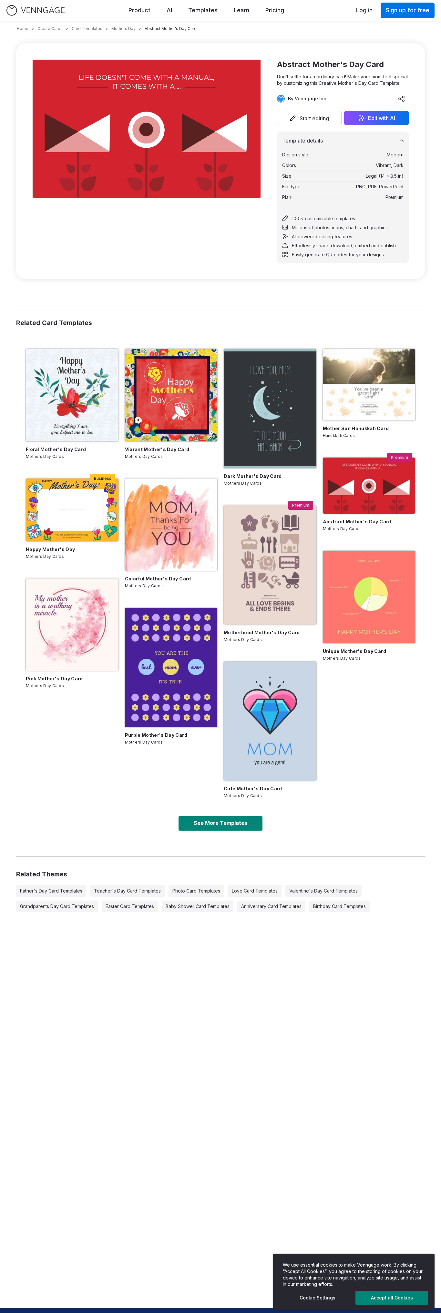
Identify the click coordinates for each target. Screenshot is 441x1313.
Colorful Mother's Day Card (158, 578)
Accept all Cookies (392, 1297)
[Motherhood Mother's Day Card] (270, 565)
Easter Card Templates (130, 906)
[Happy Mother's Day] (72, 510)
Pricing (274, 10)
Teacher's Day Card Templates (127, 890)
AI (169, 10)
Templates (203, 10)
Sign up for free (407, 10)
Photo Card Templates (196, 890)
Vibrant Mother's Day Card (157, 449)
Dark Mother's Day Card (253, 476)
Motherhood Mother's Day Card (262, 632)
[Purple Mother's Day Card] (171, 667)
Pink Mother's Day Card (54, 678)
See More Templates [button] (220, 823)
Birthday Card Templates (339, 906)
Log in (364, 10)
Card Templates (87, 28)
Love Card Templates (255, 890)
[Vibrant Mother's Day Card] (171, 395)
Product (139, 10)
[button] (309, 118)
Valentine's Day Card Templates (323, 890)
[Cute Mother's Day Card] (270, 721)
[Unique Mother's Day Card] (369, 597)
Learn (241, 10)
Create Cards (50, 28)
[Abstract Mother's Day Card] (369, 486)
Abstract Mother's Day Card (357, 521)
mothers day (123, 28)
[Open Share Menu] (402, 99)
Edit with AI (381, 118)
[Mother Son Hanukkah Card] (369, 384)
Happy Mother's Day (50, 549)
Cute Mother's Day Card (253, 788)
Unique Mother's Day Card (354, 651)
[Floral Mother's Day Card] (72, 395)
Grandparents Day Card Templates (57, 906)
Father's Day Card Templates (51, 890)
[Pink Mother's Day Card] (72, 624)
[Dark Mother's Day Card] (270, 408)
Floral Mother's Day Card (56, 449)
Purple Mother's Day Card (156, 735)
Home (22, 28)
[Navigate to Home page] (35, 10)
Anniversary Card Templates (271, 906)
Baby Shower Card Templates (198, 906)
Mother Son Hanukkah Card (356, 428)
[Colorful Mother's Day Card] (171, 525)
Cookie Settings (317, 1297)
